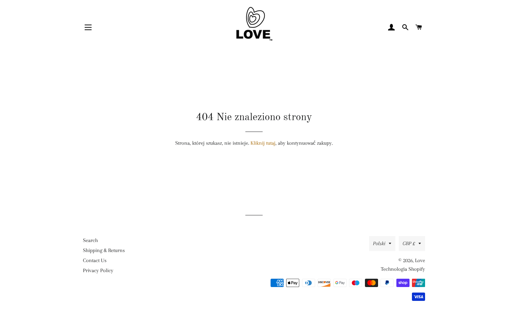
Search (90, 240)
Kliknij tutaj (263, 143)
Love (420, 260)
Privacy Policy (98, 270)
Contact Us (94, 260)
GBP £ (409, 243)
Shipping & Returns (104, 250)
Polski (379, 243)
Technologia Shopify (403, 269)
